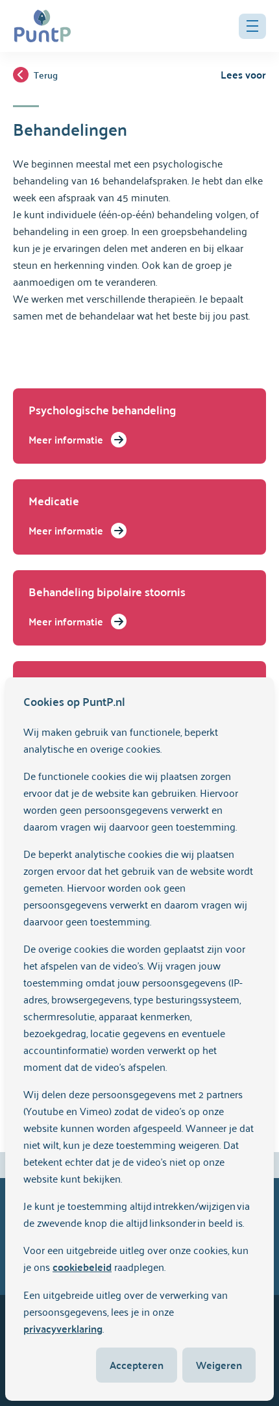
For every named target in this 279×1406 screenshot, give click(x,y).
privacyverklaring (63, 1328)
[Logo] (42, 26)
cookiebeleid (82, 1266)
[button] (252, 26)
